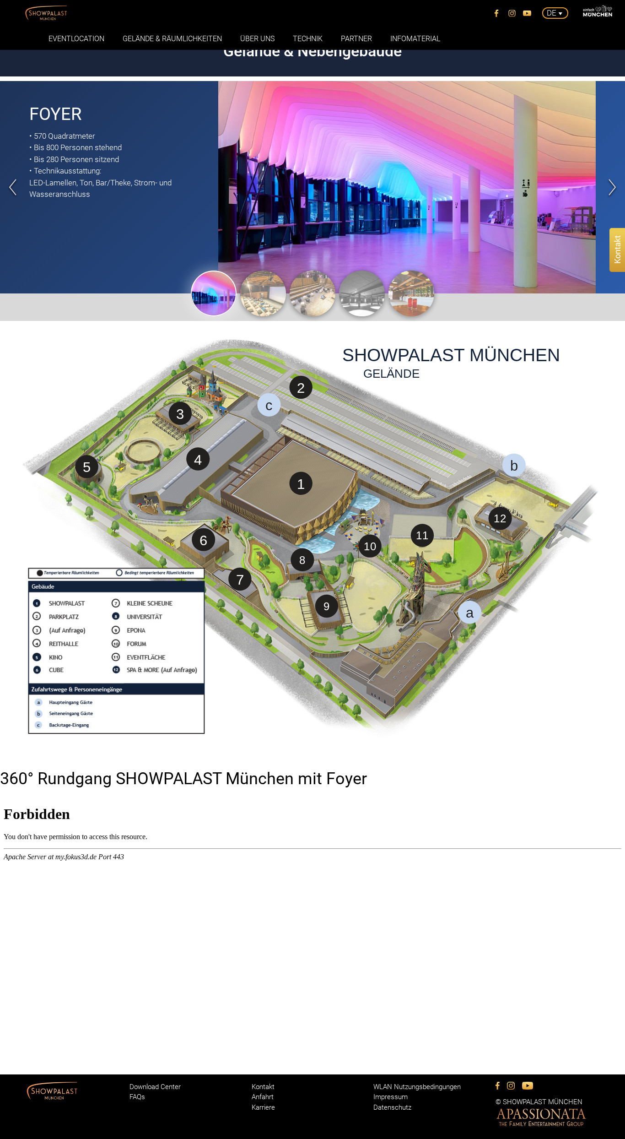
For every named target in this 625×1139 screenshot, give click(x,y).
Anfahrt (263, 1097)
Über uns (257, 38)
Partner (356, 38)
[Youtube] (527, 13)
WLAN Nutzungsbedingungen (417, 1087)
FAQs (137, 1097)
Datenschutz (392, 1107)
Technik (308, 38)
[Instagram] (512, 13)
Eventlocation (76, 38)
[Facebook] (497, 13)
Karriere (263, 1107)
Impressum (390, 1097)
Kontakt (263, 1087)
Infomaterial (415, 38)
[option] (312, 187)
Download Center (155, 1087)
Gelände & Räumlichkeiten (172, 38)
